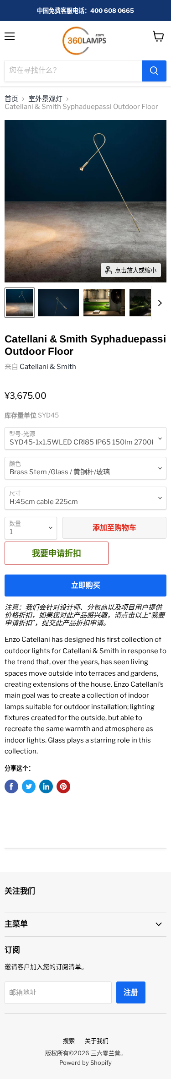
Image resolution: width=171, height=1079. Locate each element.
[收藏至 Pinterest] (63, 786)
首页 (11, 99)
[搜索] (154, 70)
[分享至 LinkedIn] (46, 786)
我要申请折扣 (56, 553)
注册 (131, 992)
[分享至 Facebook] (11, 786)
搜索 (69, 1040)
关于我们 (97, 1040)
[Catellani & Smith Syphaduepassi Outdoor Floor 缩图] (19, 302)
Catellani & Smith (48, 367)
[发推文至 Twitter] (29, 786)
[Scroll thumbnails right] (158, 303)
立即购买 (85, 585)
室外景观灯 (45, 99)
